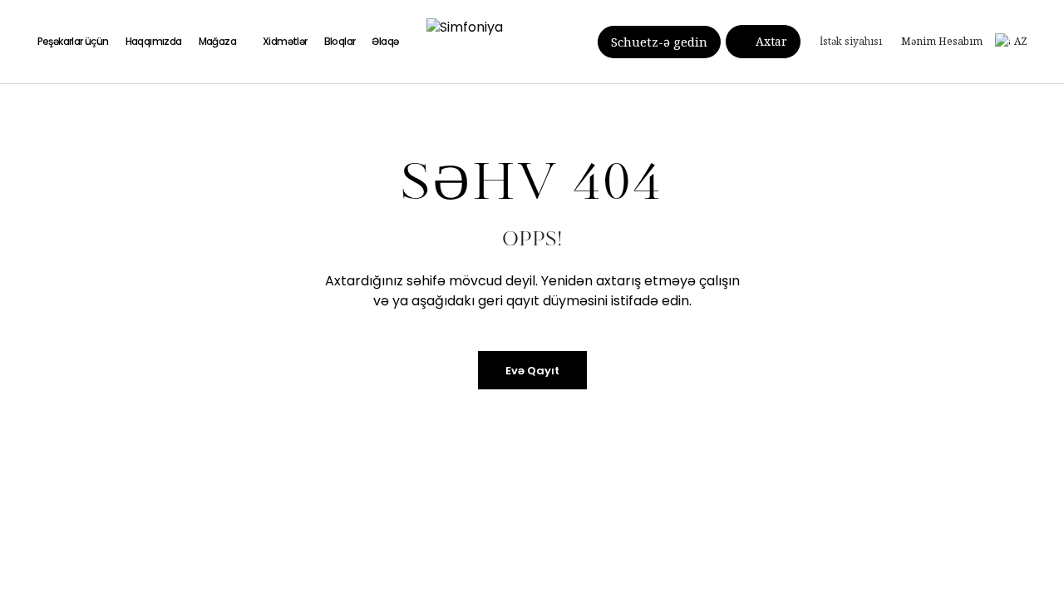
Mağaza (217, 41)
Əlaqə (385, 41)
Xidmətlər (285, 41)
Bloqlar (340, 41)
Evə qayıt (532, 371)
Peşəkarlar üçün (73, 41)
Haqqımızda (154, 41)
